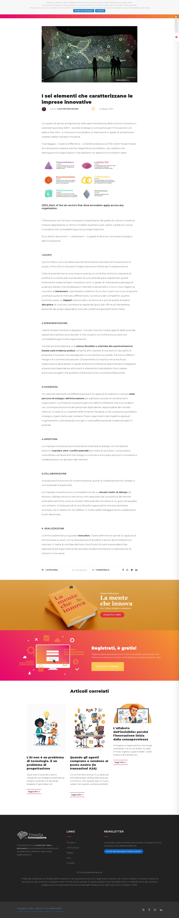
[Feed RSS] (143, 910)
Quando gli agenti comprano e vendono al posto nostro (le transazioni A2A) (89, 763)
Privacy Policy (37, 911)
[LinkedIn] (161, 910)
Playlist (70, 853)
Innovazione (81, 570)
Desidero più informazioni (84, 11)
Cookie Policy (23, 911)
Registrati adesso (108, 666)
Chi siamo (71, 842)
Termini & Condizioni (54, 911)
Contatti (70, 863)
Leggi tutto (33, 791)
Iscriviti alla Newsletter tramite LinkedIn (123, 851)
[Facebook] (149, 910)
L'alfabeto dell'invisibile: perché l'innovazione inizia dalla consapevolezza (130, 733)
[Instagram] (155, 910)
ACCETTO (100, 11)
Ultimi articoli (73, 847)
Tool (69, 858)
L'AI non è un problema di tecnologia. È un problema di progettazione (45, 763)
